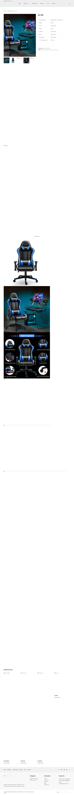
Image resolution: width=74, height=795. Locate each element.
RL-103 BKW (6, 761)
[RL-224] (62, 682)
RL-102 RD (40, 761)
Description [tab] (37, 236)
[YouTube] (67, 770)
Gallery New (34, 3)
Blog (48, 3)
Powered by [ (29, 791)
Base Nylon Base (54, 49)
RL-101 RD (23, 761)
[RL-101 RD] (28, 715)
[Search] (69, 3)
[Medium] (69, 770)
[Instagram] (64, 770)
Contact (54, 3)
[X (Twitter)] (61, 770)
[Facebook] (59, 770)
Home (19, 3)
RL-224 (56, 695)
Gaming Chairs (46, 48)
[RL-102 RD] (45, 715)
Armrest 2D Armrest (45, 49)
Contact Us (46, 784)
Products (26, 3)
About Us (42, 3)
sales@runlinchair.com (63, 783)
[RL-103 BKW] (11, 715)
